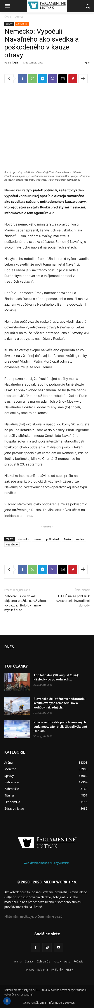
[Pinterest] (72, 78)
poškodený (52, 539)
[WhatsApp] (32, 78)
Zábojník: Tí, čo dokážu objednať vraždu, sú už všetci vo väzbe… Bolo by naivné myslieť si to (25, 603)
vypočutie (12, 544)
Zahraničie (21, 23)
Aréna (19, 17)
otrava (37, 539)
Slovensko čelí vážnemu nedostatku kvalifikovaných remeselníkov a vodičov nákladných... (59, 703)
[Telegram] (42, 78)
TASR (15, 62)
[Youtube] (58, 947)
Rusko (67, 539)
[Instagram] (47, 947)
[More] (83, 78)
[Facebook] (22, 78)
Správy (9, 23)
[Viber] (52, 78)
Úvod (7, 17)
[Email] (62, 78)
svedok (80, 539)
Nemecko (23, 539)
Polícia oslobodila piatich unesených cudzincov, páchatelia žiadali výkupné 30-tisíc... (60, 727)
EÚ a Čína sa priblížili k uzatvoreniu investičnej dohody (73, 600)
